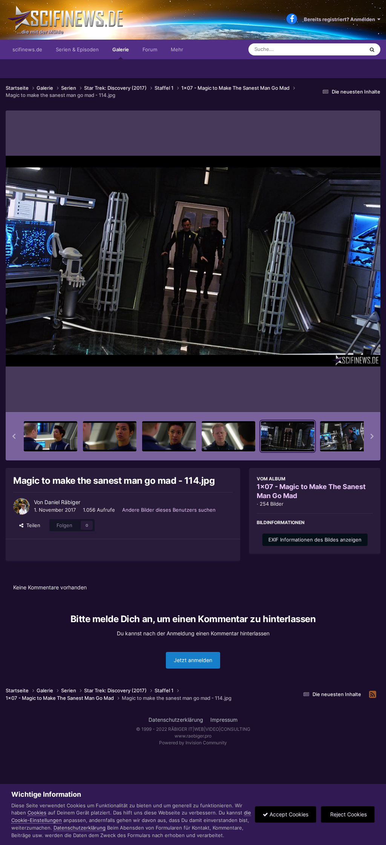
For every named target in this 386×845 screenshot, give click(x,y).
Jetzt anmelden (193, 660)
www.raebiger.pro (193, 736)
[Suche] (372, 49)
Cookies (37, 813)
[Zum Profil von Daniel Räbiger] (21, 506)
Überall (346, 49)
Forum (149, 49)
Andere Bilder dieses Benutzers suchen (169, 510)
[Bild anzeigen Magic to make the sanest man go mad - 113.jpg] (228, 436)
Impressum (223, 719)
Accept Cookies (288, 814)
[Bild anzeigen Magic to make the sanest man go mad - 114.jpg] (287, 436)
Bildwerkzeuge (346, 399)
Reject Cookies (348, 814)
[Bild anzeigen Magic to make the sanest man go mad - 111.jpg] (109, 436)
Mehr (177, 49)
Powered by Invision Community (193, 742)
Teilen (31, 525)
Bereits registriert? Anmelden (340, 19)
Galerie (120, 49)
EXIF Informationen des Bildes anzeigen (314, 540)
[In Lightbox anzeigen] (193, 261)
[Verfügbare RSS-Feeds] (372, 694)
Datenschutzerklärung (176, 719)
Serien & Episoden (77, 49)
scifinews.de (27, 49)
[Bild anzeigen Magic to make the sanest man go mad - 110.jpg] (50, 436)
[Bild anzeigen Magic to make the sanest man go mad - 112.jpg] (169, 436)
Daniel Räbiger (62, 502)
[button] (14, 436)
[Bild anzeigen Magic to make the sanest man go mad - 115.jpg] (347, 436)
